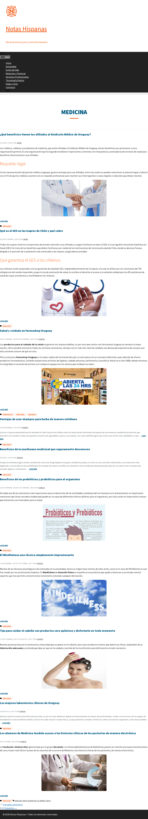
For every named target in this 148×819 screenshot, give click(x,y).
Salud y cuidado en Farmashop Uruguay (26, 330)
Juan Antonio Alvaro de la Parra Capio (32, 801)
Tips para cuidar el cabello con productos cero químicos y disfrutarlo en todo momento (57, 630)
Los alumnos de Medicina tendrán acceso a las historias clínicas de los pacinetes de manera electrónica (68, 733)
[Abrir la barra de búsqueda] (2, 53)
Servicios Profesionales (17, 76)
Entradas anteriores (13, 804)
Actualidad (11, 66)
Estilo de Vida (12, 70)
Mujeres (32, 414)
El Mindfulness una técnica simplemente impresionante (37, 555)
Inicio (8, 63)
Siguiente (11, 808)
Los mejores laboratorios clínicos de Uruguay (30, 703)
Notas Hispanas (26, 29)
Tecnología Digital (15, 80)
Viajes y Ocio (12, 83)
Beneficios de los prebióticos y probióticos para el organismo (40, 479)
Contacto (10, 87)
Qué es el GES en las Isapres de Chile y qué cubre (31, 231)
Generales (8, 414)
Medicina (7, 226)
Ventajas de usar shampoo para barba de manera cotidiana (38, 419)
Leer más (4, 221)
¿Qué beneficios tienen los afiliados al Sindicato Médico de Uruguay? (45, 134)
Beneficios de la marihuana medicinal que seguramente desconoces (45, 449)
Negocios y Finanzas (16, 73)
